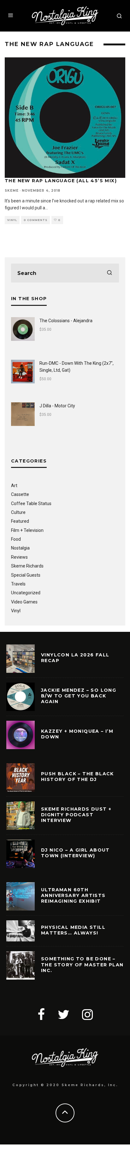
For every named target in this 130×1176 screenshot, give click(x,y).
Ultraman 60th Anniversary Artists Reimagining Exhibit (73, 895)
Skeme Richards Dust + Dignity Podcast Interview (76, 814)
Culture (18, 512)
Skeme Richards (27, 565)
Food (16, 539)
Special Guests (25, 575)
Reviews (19, 557)
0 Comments (35, 220)
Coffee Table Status (31, 503)
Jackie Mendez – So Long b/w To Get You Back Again (78, 695)
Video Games (24, 601)
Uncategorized (25, 592)
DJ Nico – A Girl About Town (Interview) (75, 853)
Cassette (20, 494)
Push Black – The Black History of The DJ (77, 776)
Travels (18, 583)
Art (14, 485)
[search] (109, 273)
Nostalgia (20, 547)
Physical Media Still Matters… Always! (73, 930)
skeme (12, 191)
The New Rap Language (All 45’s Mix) (61, 180)
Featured (20, 521)
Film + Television (27, 530)
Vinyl (12, 220)
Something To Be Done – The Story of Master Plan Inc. (82, 964)
